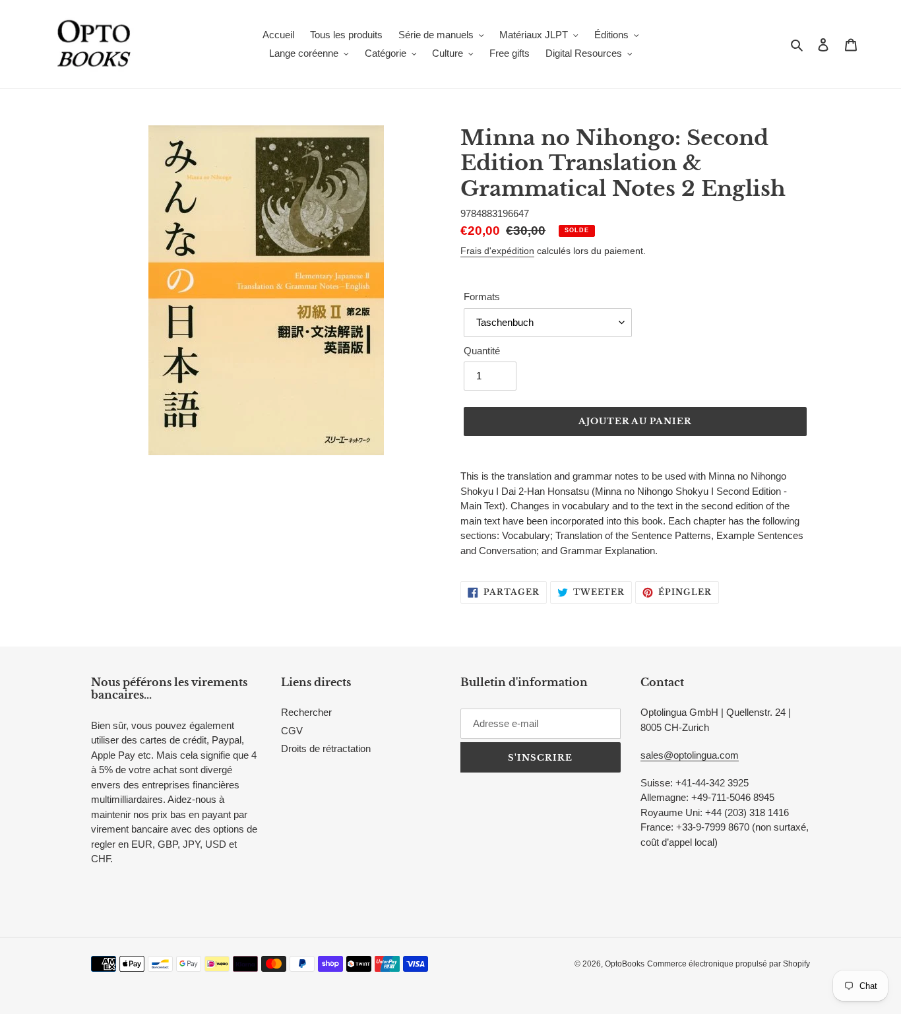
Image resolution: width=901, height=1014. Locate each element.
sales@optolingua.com (689, 755)
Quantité (482, 350)
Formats (482, 296)
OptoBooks (624, 963)
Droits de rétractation (326, 748)
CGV (292, 730)
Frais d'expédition (497, 250)
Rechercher (306, 712)
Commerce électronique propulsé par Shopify (728, 963)
